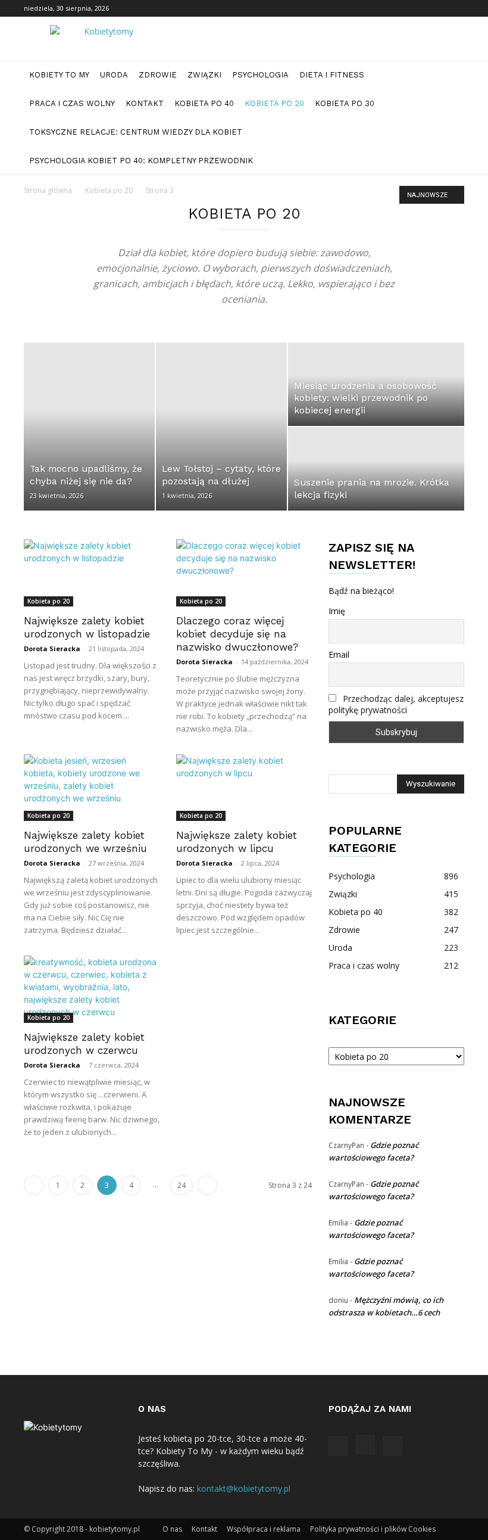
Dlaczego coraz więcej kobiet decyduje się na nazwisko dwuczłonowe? (237, 634)
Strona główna (48, 190)
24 (181, 1185)
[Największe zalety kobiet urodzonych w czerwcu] (91, 989)
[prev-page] (33, 1185)
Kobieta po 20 (274, 103)
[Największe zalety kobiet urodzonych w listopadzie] (91, 572)
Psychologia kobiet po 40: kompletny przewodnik (141, 160)
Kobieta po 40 (204, 103)
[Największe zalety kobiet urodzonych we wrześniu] (91, 788)
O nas (172, 1529)
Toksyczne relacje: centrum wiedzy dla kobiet (135, 131)
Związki (204, 74)
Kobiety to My (59, 74)
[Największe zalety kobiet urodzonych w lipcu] (244, 788)
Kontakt (145, 103)
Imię (337, 611)
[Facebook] (416, 8)
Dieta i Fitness (331, 74)
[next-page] (207, 1185)
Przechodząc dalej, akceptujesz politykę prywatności (396, 704)
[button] (450, 75)
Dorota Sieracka (52, 648)
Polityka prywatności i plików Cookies (373, 1529)
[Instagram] (436, 8)
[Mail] (455, 8)
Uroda (114, 74)
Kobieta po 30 (344, 103)
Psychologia (260, 74)
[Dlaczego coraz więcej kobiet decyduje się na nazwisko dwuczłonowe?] (244, 572)
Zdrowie (158, 74)
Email (339, 654)
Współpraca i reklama (264, 1529)
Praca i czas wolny (72, 103)
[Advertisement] (99, 262)
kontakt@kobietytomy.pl (243, 1488)
